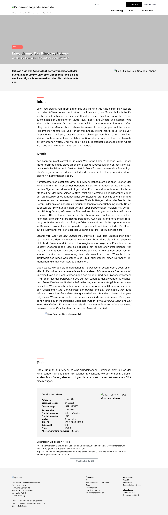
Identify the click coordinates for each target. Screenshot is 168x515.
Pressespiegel (91, 488)
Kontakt (126, 480)
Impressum (127, 482)
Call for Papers (129, 492)
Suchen (134, 4)
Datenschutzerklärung (132, 485)
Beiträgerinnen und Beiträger (97, 482)
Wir (87, 480)
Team (88, 485)
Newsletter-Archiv (93, 490)
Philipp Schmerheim (25, 58)
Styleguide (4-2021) (131, 495)
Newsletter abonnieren (95, 493)
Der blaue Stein (112, 300)
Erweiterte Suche (150, 5)
